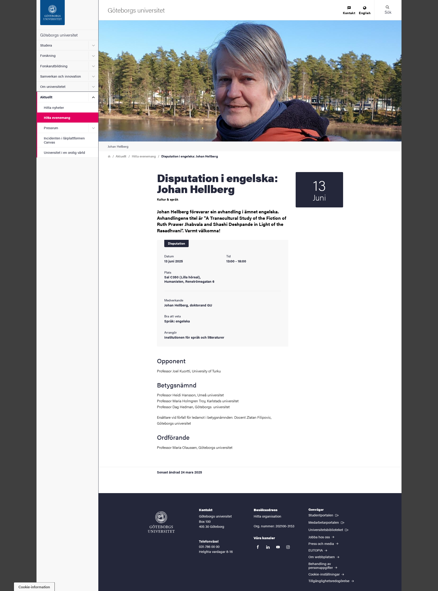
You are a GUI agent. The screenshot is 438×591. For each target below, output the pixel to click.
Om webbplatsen (322, 556)
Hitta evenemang (57, 117)
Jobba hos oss (319, 536)
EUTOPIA (316, 550)
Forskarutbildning (54, 65)
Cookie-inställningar (324, 574)
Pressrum (51, 127)
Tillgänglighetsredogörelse (329, 580)
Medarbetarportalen (326, 522)
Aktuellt (46, 96)
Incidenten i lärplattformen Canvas (64, 140)
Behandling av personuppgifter (321, 565)
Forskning (48, 55)
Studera (46, 45)
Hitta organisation (267, 516)
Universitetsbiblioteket (328, 529)
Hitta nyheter (54, 107)
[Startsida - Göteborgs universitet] (67, 15)
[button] (388, 10)
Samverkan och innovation (60, 76)
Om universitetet (52, 86)
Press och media (321, 543)
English (364, 12)
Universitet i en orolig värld (64, 152)
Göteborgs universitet (59, 35)
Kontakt (349, 12)
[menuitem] (349, 10)
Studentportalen (323, 514)
